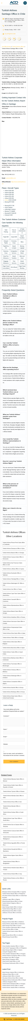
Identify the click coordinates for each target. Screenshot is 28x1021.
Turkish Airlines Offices (18, 46)
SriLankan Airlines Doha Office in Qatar (12, 978)
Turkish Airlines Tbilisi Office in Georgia (13, 637)
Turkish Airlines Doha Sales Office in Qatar (14, 633)
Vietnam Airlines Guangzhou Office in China (14, 955)
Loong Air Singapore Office (9, 951)
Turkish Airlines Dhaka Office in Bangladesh (11, 862)
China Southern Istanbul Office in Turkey (13, 946)
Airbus (6, 200)
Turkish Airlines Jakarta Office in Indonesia (13, 987)
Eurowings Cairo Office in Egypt (10, 957)
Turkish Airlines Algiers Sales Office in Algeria (13, 856)
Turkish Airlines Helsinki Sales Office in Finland (13, 868)
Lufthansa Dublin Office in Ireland (11, 976)
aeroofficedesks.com (13, 1013)
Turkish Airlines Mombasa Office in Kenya (14, 691)
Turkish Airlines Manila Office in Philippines (13, 893)
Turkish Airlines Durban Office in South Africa (13, 813)
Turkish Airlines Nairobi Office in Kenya (13, 687)
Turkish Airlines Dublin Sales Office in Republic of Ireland (13, 786)
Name (5, 729)
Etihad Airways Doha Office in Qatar (11, 910)
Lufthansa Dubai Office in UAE (10, 974)
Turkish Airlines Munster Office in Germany (11, 807)
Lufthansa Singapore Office (9, 981)
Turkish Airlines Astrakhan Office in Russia (14, 617)
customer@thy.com (11, 178)
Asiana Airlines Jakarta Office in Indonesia (13, 923)
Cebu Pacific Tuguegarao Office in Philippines (14, 948)
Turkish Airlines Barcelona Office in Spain (14, 647)
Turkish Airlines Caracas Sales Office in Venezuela (13, 831)
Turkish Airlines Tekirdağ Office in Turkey (13, 579)
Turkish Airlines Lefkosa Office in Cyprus (13, 568)
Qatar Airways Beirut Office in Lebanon (12, 935)
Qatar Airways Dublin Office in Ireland (12, 907)
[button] (25, 3)
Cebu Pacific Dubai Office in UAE (11, 961)
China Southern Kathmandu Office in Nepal (13, 927)
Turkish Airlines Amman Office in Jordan (12, 985)
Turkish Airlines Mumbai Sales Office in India (13, 796)
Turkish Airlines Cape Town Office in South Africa (12, 819)
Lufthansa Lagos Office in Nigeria (11, 899)
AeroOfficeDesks (6, 46)
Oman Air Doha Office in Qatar (10, 929)
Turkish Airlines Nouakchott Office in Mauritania (12, 850)
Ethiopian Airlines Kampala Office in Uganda (14, 891)
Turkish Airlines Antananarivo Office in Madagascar (13, 837)
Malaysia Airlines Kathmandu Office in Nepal (14, 980)
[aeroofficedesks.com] (14, 2)
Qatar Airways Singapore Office (10, 959)
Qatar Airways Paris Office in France (11, 925)
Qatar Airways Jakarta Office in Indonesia (13, 972)
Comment (6, 716)
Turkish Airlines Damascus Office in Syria (13, 548)
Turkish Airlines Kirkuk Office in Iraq (12, 873)
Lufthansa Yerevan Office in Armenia (12, 912)
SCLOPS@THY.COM (10, 33)
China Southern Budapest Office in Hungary (13, 953)
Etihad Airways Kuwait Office (9, 937)
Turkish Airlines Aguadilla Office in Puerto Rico (14, 844)
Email (5, 736)
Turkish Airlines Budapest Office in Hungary (13, 983)
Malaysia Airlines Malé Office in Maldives (13, 921)
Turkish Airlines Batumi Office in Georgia (13, 552)
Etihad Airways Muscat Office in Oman (12, 901)
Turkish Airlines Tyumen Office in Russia (13, 791)
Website (5, 744)
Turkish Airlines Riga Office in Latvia (11, 908)
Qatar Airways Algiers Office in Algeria (12, 950)
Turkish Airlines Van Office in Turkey (12, 589)
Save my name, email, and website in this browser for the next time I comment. (13, 754)
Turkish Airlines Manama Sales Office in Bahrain (13, 780)
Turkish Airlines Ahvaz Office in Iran (12, 801)
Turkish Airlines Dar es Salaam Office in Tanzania (13, 825)
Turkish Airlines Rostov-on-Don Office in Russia (13, 879)
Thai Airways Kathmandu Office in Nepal (13, 963)
